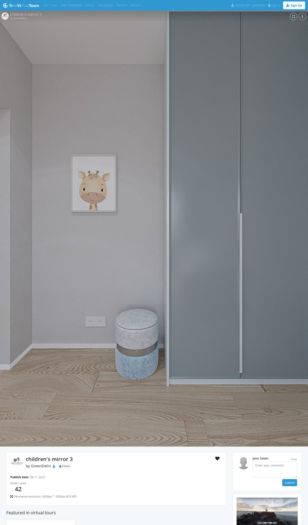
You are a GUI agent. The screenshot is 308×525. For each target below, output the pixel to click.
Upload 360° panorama (249, 5)
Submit (290, 483)
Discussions (106, 5)
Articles (90, 5)
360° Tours (51, 5)
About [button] (134, 5)
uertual (24, 5)
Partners (122, 5)
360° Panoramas (72, 5)
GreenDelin (41, 465)
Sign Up (296, 5)
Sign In (275, 5)
